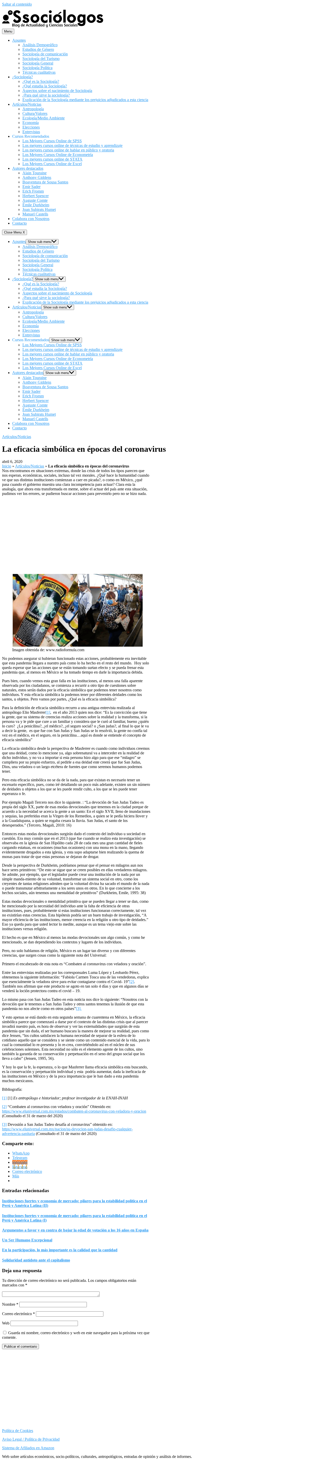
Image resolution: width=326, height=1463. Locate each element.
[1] (48, 712)
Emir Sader (31, 186)
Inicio (6, 466)
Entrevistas (31, 132)
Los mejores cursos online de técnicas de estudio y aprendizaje (72, 145)
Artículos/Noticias (26, 104)
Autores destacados (27, 168)
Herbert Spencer (35, 196)
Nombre (10, 1304)
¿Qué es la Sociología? (40, 81)
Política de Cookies (17, 1430)
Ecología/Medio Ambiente (43, 118)
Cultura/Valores (34, 113)
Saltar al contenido (17, 4)
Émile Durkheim (35, 205)
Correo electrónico (18, 1314)
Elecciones (31, 127)
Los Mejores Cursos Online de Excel (52, 164)
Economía (30, 122)
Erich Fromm (33, 191)
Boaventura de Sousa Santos (45, 182)
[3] (4, 1124)
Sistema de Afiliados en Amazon (28, 1448)
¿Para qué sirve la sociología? (46, 95)
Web (5, 1323)
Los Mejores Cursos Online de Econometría (57, 154)
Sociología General (37, 63)
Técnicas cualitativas (39, 72)
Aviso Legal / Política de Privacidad (31, 1439)
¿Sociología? (22, 77)
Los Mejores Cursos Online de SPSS (52, 141)
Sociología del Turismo (41, 58)
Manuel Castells (35, 214)
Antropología (33, 109)
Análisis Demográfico (40, 45)
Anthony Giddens (36, 177)
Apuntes (19, 40)
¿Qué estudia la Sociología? (44, 86)
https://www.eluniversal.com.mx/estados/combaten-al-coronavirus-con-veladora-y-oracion (74, 1111)
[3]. (79, 1008)
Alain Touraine (34, 173)
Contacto (19, 223)
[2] (131, 981)
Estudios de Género (38, 49)
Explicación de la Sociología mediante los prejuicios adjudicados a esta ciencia (85, 100)
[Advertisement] (76, 534)
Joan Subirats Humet (39, 209)
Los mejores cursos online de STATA (52, 159)
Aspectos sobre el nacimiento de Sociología (57, 90)
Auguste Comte (35, 200)
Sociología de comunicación (45, 54)
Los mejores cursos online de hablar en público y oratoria (68, 150)
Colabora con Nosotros (30, 218)
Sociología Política (37, 68)
